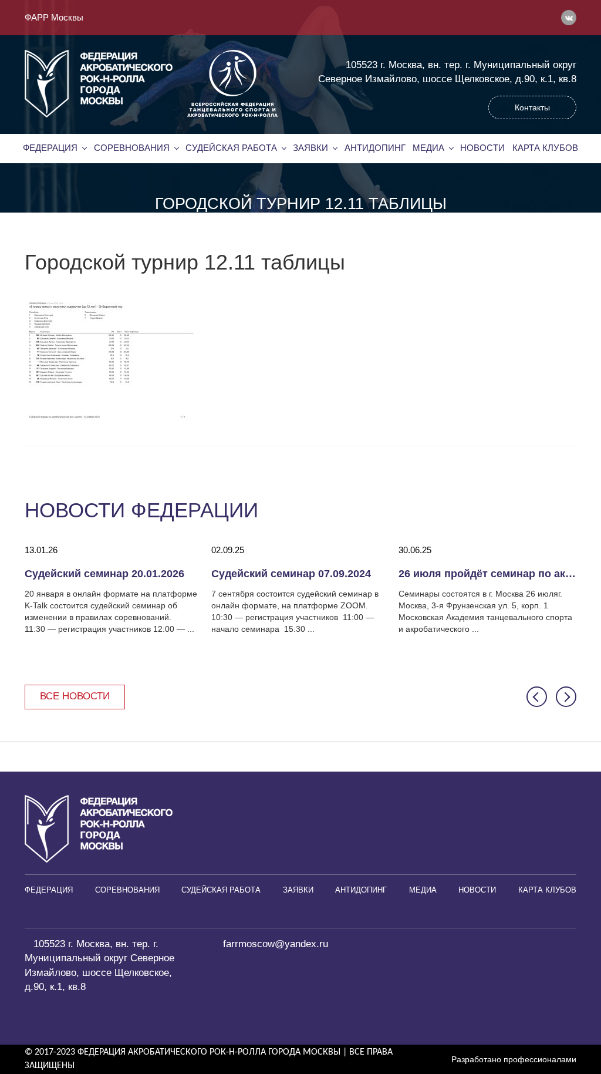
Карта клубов (545, 148)
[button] (536, 696)
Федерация (50, 148)
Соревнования (132, 148)
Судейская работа (231, 148)
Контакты (532, 107)
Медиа (428, 148)
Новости (482, 148)
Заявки (310, 148)
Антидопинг (375, 148)
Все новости (75, 696)
